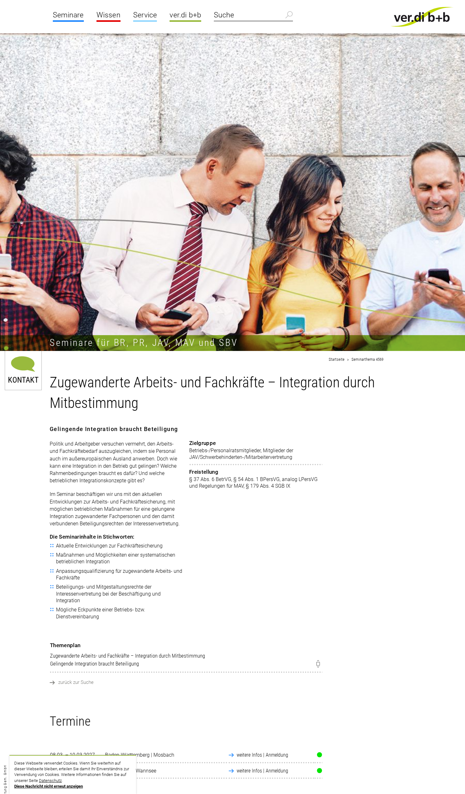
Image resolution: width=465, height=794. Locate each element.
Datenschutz (50, 780)
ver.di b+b (185, 15)
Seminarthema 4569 (367, 359)
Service (145, 15)
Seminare (68, 15)
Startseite (336, 359)
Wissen (108, 15)
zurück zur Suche (76, 682)
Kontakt (23, 379)
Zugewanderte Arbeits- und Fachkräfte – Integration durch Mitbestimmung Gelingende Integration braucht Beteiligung (127, 654)
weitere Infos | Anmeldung (262, 755)
